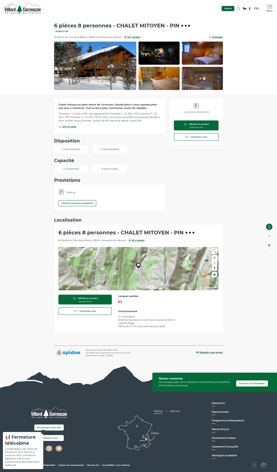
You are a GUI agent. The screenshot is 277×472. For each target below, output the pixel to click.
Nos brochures (220, 429)
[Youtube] (59, 448)
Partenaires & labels (224, 438)
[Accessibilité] (250, 8)
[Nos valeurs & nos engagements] (245, 10)
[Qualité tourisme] (254, 465)
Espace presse (220, 411)
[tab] (158, 411)
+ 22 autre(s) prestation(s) (196, 111)
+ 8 (202, 78)
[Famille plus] (263, 465)
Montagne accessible (224, 455)
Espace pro (218, 403)
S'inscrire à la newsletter (252, 383)
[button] (238, 8)
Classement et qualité (225, 446)
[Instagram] (49, 448)
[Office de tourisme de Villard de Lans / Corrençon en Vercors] (22, 8)
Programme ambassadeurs (228, 420)
